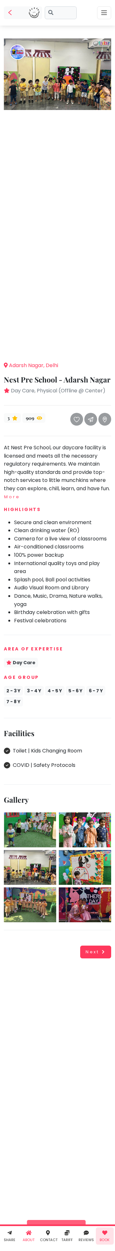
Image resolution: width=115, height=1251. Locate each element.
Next (92, 952)
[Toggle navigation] (104, 12)
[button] (57, 346)
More (12, 497)
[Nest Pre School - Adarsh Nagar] (57, 73)
